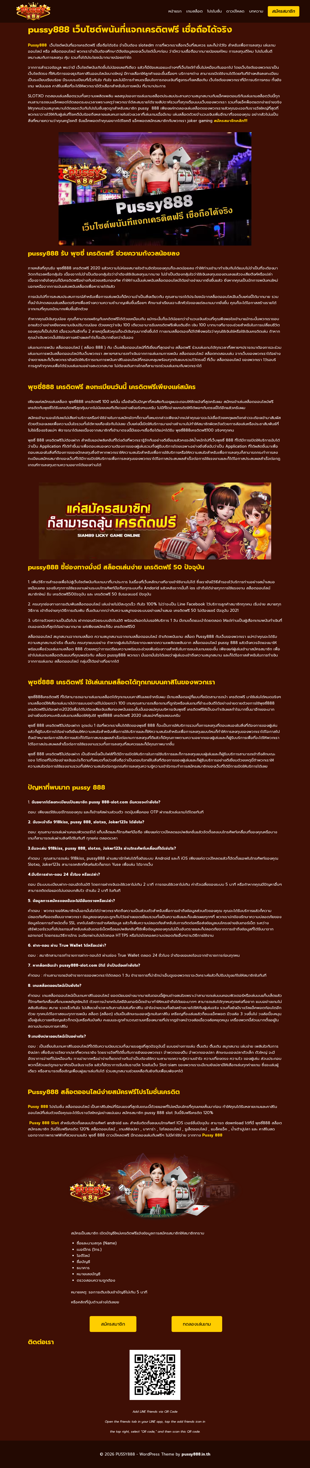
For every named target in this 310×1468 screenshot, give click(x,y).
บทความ (256, 11)
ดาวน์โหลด (235, 11)
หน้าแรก (175, 11)
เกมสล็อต (194, 11)
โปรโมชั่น (214, 11)
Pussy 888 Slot (44, 1123)
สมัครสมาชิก (283, 11)
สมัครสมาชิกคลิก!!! (230, 121)
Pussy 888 (212, 1135)
